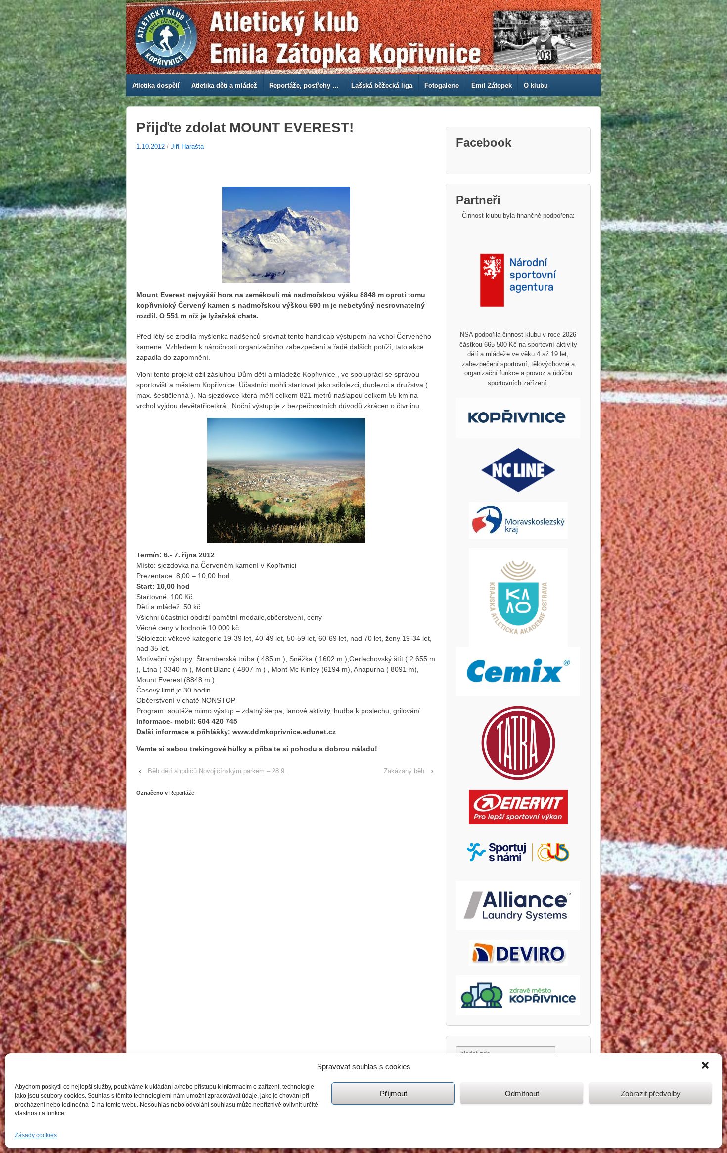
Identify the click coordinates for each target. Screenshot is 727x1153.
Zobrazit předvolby (651, 1093)
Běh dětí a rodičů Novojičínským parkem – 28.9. (217, 771)
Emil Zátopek (491, 85)
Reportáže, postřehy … (304, 85)
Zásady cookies (36, 1135)
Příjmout (393, 1093)
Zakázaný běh (404, 771)
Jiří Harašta (187, 146)
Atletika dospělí (156, 85)
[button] (706, 1066)
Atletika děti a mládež (224, 85)
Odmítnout (522, 1093)
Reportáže (181, 793)
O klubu (536, 85)
